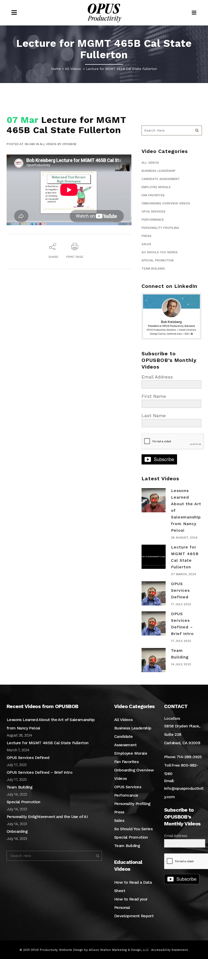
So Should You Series (160, 252)
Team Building (153, 268)
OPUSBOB (69, 144)
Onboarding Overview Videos (166, 203)
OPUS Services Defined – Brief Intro (39, 772)
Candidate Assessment (161, 179)
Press (146, 236)
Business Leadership (159, 171)
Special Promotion (158, 260)
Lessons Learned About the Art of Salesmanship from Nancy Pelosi (51, 723)
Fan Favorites (153, 195)
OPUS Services (153, 211)
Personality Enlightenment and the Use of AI (47, 816)
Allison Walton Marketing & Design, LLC (118, 950)
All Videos (73, 69)
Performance (153, 219)
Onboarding (17, 831)
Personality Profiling (160, 228)
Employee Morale (156, 187)
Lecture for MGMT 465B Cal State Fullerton (47, 742)
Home (56, 69)
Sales (146, 244)
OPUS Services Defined (180, 590)
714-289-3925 (189, 756)
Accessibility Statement (169, 950)
